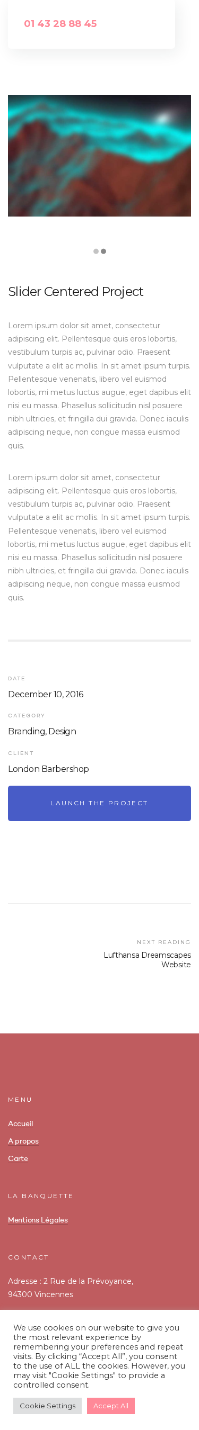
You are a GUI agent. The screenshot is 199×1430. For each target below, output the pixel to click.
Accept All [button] (110, 1405)
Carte (18, 1159)
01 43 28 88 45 (60, 24)
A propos (23, 1141)
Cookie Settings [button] (47, 1405)
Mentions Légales (38, 1220)
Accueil (20, 1124)
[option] (99, 156)
